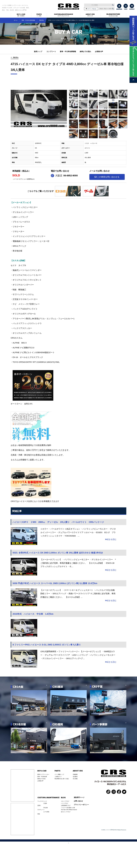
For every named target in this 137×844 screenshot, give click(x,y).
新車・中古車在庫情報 (68, 51)
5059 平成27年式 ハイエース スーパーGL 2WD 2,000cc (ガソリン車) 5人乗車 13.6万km (55, 583)
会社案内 (75, 776)
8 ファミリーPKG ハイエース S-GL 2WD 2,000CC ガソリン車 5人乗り (47, 644)
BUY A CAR (41, 771)
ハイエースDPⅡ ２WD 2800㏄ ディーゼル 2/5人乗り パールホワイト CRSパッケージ (58, 522)
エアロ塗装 (46, 811)
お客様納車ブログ (65, 805)
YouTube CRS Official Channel (69, 809)
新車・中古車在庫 (42, 776)
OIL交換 (45, 807)
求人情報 (75, 778)
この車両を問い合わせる (108, 177)
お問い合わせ (78, 801)
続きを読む (111, 539)
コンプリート (51, 51)
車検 (38, 814)
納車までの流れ (85, 51)
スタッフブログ (65, 801)
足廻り (39, 805)
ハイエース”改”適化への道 (68, 807)
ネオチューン (41, 809)
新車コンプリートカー (43, 774)
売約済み (16, 57)
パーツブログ (64, 803)
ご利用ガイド (58, 776)
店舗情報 (75, 774)
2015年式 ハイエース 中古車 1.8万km (33, 614)
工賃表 (45, 803)
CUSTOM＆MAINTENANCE (48, 797)
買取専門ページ (79, 797)
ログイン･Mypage (92, 8)
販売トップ (38, 51)
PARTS (57, 771)
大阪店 (66, 175)
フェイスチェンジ (42, 801)
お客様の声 (99, 51)
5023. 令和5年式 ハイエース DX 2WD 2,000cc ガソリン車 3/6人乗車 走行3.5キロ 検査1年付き (58, 552)
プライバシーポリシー (81, 805)
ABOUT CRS (78, 771)
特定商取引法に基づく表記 (62, 778)
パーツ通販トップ (59, 774)
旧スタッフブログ (65, 811)
